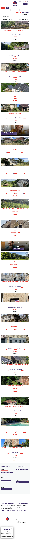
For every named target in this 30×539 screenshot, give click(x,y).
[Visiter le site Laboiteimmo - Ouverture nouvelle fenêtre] (16, 536)
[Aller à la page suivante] (17, 460)
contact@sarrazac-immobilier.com (21, 522)
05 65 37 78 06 (19, 1)
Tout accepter (10, 536)
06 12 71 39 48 (22, 1)
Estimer (7, 7)
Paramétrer (4, 536)
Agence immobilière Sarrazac (5, 16)
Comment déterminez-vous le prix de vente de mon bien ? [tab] (14, 510)
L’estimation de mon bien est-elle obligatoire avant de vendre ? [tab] (15, 503)
